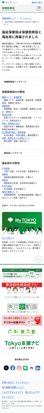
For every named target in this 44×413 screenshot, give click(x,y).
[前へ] (5, 297)
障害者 (5, 180)
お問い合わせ (8, 382)
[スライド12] (32, 297)
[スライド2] (9, 297)
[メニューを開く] (39, 9)
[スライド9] (25, 297)
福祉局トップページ (13, 152)
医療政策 (6, 105)
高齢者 (5, 174)
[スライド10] (27, 297)
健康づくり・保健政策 (12, 97)
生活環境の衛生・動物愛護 (14, 132)
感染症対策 (7, 114)
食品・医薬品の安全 (11, 123)
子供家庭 (6, 168)
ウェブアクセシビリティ (12, 392)
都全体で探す (37, 2)
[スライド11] (30, 297)
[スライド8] (23, 297)
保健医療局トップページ (15, 81)
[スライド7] (20, 297)
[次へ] (38, 297)
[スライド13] (34, 297)
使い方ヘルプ (31, 392)
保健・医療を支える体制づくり (15, 138)
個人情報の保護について (13, 387)
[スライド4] (13, 297)
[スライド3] (11, 297)
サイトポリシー (22, 382)
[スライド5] (16, 297)
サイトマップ (8, 396)
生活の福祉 (7, 185)
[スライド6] (18, 297)
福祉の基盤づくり (10, 191)
